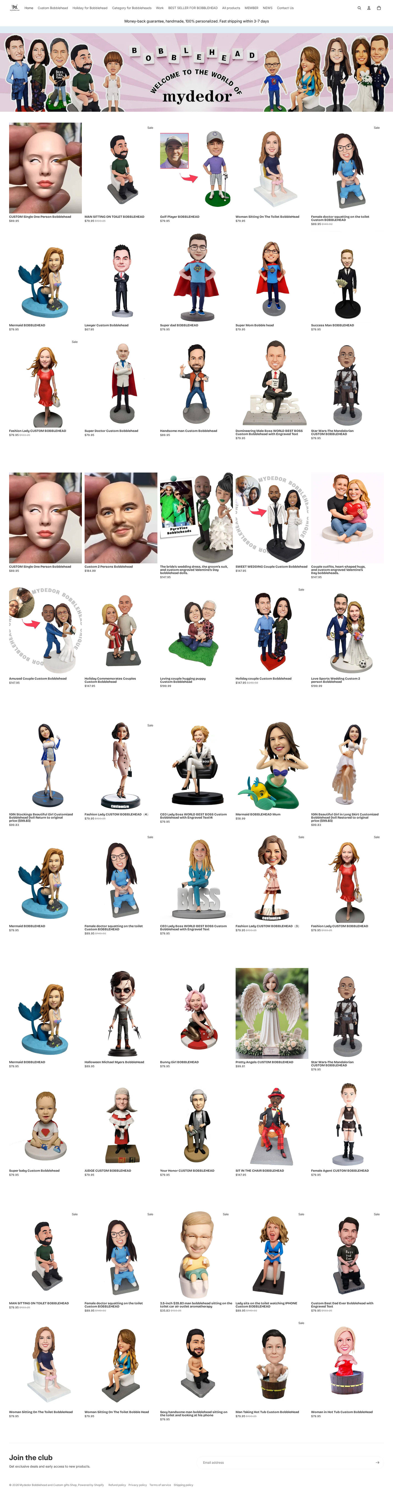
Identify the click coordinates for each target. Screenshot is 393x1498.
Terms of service (160, 1485)
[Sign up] (377, 1462)
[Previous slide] (16, 168)
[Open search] (359, 8)
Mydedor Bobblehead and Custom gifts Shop (48, 1485)
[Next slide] (75, 168)
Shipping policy (183, 1485)
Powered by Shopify (91, 1485)
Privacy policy (137, 1485)
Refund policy (117, 1485)
